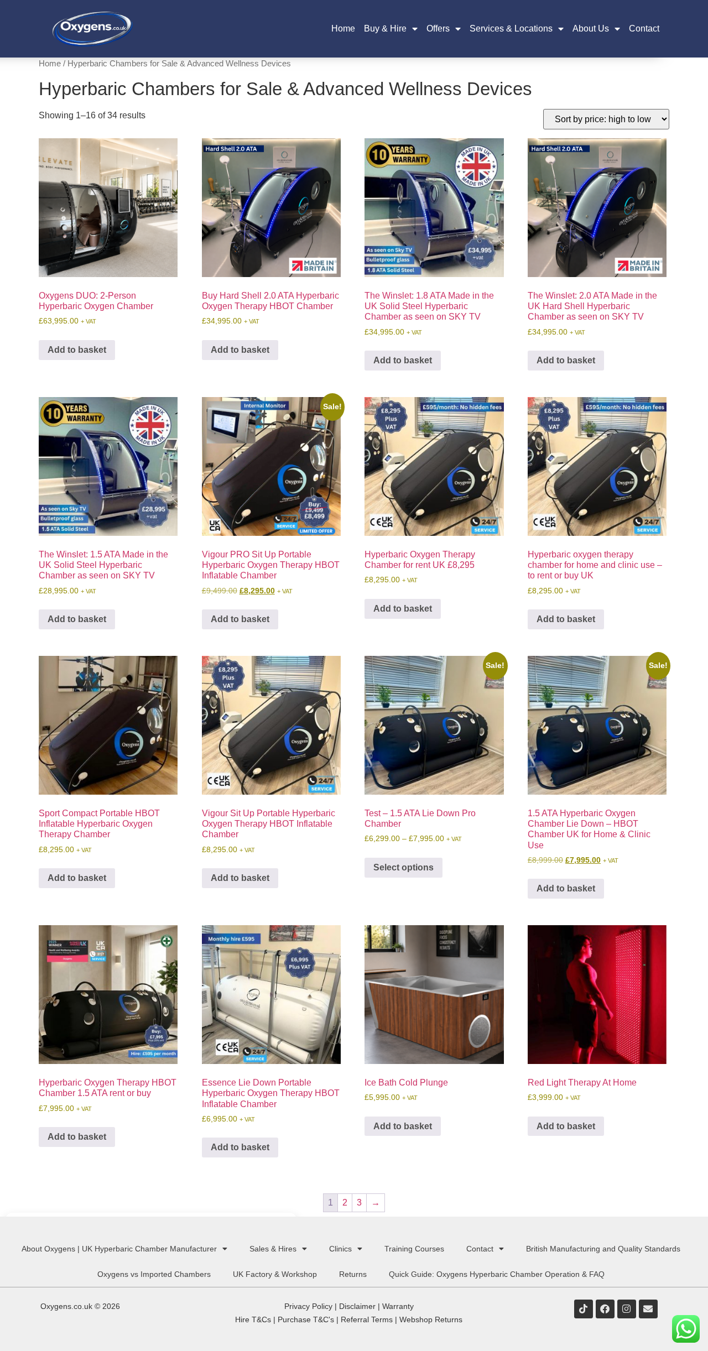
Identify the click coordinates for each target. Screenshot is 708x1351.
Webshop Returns (430, 1319)
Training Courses (414, 1248)
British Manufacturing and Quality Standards (603, 1248)
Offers (438, 28)
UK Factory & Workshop (275, 1274)
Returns (353, 1274)
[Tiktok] (583, 1309)
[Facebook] (605, 1309)
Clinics (340, 1248)
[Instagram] (626, 1309)
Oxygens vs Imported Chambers (154, 1274)
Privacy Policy (308, 1306)
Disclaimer (357, 1306)
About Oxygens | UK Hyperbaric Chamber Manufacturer (119, 1248)
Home (343, 28)
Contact (644, 28)
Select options (403, 867)
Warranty (398, 1306)
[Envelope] (648, 1309)
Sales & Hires (272, 1248)
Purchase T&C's (306, 1319)
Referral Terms (367, 1319)
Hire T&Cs (253, 1319)
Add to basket (77, 349)
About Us (590, 28)
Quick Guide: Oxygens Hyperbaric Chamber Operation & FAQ (497, 1274)
